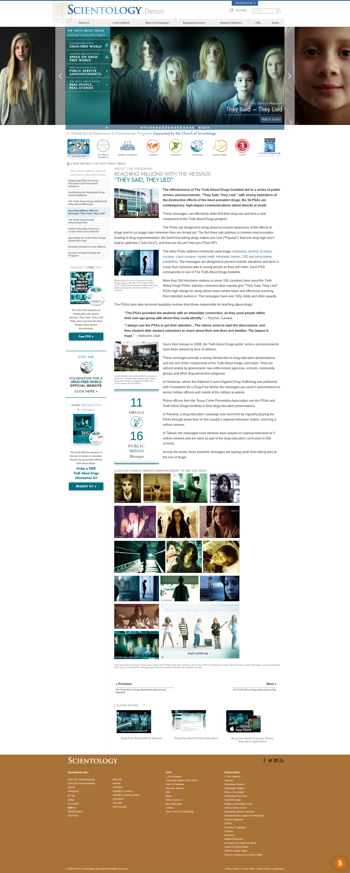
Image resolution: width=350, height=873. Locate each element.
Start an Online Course (235, 807)
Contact (169, 807)
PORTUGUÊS (120, 807)
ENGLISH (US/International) (81, 779)
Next (204, 128)
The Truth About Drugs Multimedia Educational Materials (87, 203)
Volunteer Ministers (231, 22)
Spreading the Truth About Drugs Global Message (87, 239)
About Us (84, 22)
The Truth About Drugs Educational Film (81, 221)
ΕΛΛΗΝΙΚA (118, 799)
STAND (228, 823)
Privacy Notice (232, 869)
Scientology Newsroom (235, 796)
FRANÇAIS (73, 791)
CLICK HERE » (86, 391)
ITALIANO (118, 803)
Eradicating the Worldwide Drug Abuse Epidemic (86, 194)
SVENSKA (118, 787)
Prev (146, 128)
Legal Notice (278, 869)
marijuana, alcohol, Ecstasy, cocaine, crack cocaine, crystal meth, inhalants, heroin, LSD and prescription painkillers (217, 256)
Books (276, 22)
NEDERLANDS (75, 811)
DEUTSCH (73, 815)
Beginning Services (194, 22)
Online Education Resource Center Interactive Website (84, 230)
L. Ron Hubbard (121, 22)
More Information (174, 804)
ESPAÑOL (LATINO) (123, 791)
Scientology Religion (234, 788)
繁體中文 (72, 807)
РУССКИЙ (73, 804)
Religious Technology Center (238, 804)
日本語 (71, 800)
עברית (71, 795)
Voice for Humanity (175, 784)
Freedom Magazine (270, 154)
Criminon (153, 155)
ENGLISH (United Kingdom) (81, 783)
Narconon (175, 155)
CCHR (242, 155)
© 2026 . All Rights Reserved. (97, 869)
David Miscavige (232, 800)
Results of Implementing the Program (84, 254)
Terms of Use (263, 869)
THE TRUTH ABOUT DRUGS (110, 163)
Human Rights (220, 155)
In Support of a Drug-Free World (240, 843)
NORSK (117, 783)
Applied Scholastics (127, 155)
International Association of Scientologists (244, 815)
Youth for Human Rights (236, 850)
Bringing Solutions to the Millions (87, 246)
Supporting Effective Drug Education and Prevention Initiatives (83, 183)
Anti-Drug (197, 155)
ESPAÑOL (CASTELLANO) (126, 795)
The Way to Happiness (103, 156)
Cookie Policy (248, 869)
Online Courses (173, 800)
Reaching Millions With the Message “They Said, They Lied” (86, 212)
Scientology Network (234, 784)
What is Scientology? (157, 22)
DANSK (71, 787)
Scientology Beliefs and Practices (182, 780)
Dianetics (229, 780)
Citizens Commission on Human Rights (243, 855)
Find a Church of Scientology (180, 811)
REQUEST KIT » (86, 486)
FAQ (258, 22)
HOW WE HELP (82, 163)
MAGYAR (117, 779)
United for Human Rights (236, 847)
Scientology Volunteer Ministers (239, 811)
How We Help (78, 156)
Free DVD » (86, 336)
